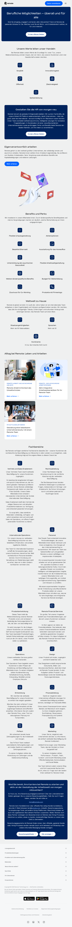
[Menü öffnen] (66, 3)
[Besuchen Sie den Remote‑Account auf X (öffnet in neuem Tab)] (38, 922)
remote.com (36, 808)
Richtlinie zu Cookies (32, 909)
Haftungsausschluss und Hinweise (29, 915)
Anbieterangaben (47, 915)
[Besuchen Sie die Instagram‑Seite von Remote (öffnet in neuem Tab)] (44, 922)
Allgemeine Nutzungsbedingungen (50, 909)
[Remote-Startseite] (8, 3)
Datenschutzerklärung (18, 909)
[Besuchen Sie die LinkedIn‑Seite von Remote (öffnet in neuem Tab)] (33, 922)
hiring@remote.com (36, 802)
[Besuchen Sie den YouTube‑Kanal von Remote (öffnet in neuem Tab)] (28, 922)
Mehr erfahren (12, 396)
